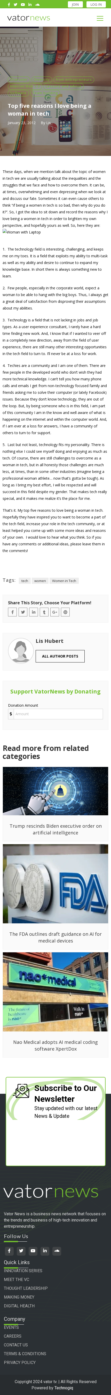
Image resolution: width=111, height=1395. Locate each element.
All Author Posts (60, 656)
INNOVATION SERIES (23, 1270)
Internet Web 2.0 (25, 86)
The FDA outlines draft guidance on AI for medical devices (55, 937)
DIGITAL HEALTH (19, 1305)
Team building (45, 93)
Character (19, 79)
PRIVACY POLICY (20, 1362)
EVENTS (11, 1327)
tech (24, 580)
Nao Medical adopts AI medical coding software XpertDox (55, 1045)
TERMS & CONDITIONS (25, 1353)
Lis (48, 122)
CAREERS (12, 1336)
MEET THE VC (16, 1279)
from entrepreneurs (74, 79)
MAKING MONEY (19, 1297)
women (40, 580)
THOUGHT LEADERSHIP (26, 1288)
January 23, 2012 (22, 122)
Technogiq (63, 1387)
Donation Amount (23, 705)
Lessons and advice (64, 86)
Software (18, 93)
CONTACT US (16, 1345)
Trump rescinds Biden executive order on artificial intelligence (56, 829)
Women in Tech (64, 580)
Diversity (42, 79)
